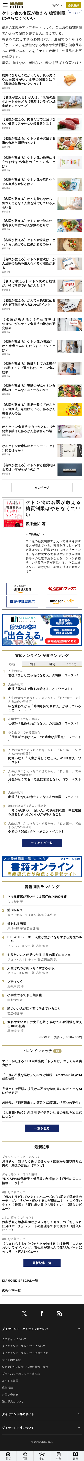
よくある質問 (10, 1380)
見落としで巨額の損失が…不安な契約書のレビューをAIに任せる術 (42, 1090)
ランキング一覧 (42, 843)
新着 (8, 1458)
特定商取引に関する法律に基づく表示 (25, 1367)
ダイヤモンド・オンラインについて (25, 1329)
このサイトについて (14, 1339)
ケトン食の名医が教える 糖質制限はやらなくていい (53, 508)
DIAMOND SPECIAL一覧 (20, 1280)
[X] (24, 1314)
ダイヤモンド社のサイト (18, 1414)
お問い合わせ (10, 1394)
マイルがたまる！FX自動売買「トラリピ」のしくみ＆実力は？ (42, 1063)
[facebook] (42, 1314)
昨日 (32, 664)
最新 (12, 664)
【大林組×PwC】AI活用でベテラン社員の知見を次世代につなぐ (42, 1114)
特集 (58, 1458)
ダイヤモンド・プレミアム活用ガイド (25, 1353)
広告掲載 (7, 1387)
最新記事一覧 (42, 1263)
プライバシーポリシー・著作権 (21, 1374)
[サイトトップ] (16, 5)
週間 (52, 664)
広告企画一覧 (11, 1290)
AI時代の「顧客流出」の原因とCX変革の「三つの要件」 (42, 1102)
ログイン (56, 5)
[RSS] (59, 1314)
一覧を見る (42, 1128)
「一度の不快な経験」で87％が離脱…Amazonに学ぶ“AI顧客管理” (42, 1077)
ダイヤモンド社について (18, 1428)
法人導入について (13, 1401)
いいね (72, 664)
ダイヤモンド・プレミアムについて (23, 1346)
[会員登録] (73, 5)
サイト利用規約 (11, 1360)
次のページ (42, 487)
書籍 (75, 1458)
